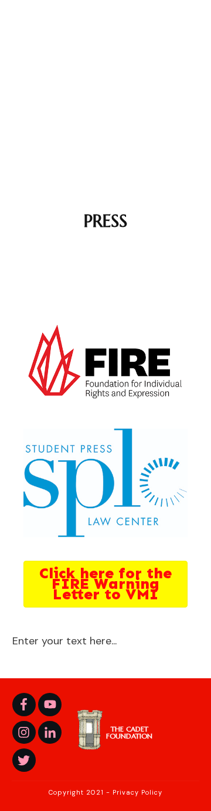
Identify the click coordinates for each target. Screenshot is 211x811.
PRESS (105, 221)
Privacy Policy (137, 792)
